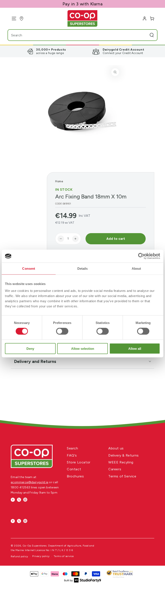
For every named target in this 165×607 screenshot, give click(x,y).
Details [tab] (82, 268)
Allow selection (82, 348)
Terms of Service (122, 476)
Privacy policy (40, 556)
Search (72, 448)
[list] (82, 51)
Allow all (134, 348)
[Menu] (12, 18)
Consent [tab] (28, 268)
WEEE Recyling (120, 462)
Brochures (75, 476)
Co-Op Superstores (35, 545)
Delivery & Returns (123, 455)
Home (59, 181)
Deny (30, 348)
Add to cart (115, 239)
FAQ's (72, 455)
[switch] (62, 331)
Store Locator (78, 462)
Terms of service (64, 556)
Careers (114, 469)
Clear (143, 35)
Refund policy (19, 556)
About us (116, 448)
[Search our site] (152, 35)
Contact (74, 469)
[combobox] (74, 35)
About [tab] (136, 268)
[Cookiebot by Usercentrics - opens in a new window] (141, 256)
